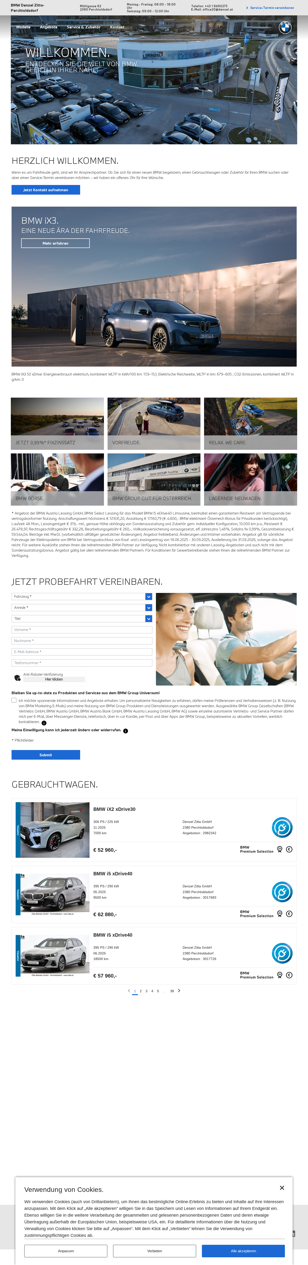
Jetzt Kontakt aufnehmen (45, 189)
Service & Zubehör (84, 27)
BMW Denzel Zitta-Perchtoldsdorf (28, 8)
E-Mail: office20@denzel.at (212, 9)
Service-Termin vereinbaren (272, 8)
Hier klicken (54, 679)
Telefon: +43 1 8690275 (209, 6)
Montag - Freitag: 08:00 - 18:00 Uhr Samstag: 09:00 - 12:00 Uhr (151, 8)
